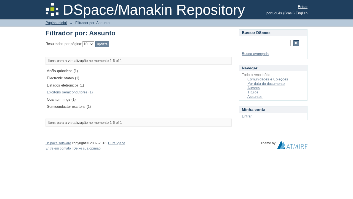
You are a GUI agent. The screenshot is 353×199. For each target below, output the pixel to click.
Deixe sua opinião (87, 148)
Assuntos (255, 97)
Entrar (302, 7)
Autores (253, 88)
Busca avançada (255, 54)
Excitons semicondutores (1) (70, 92)
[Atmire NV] (292, 146)
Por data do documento (266, 84)
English (301, 13)
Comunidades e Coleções (267, 79)
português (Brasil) (280, 13)
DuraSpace (116, 143)
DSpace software (58, 143)
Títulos (252, 92)
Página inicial (56, 23)
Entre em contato (58, 148)
